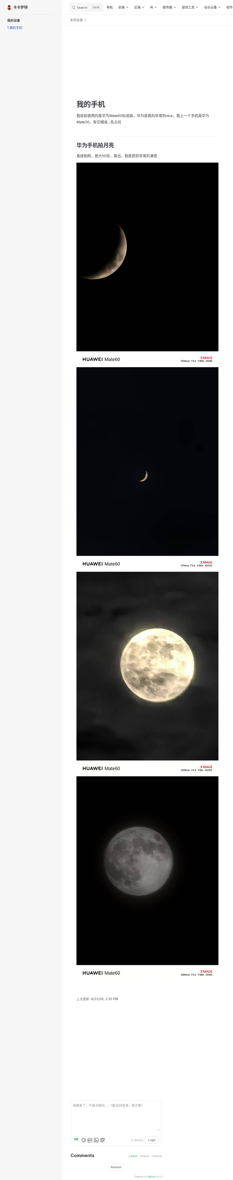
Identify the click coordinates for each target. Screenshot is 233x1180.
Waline (151, 1176)
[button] (31, 20)
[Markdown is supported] (77, 1140)
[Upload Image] (96, 1140)
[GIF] (90, 1140)
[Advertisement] (147, 68)
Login (151, 1140)
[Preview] (102, 1140)
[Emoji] (83, 1140)
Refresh (116, 1167)
